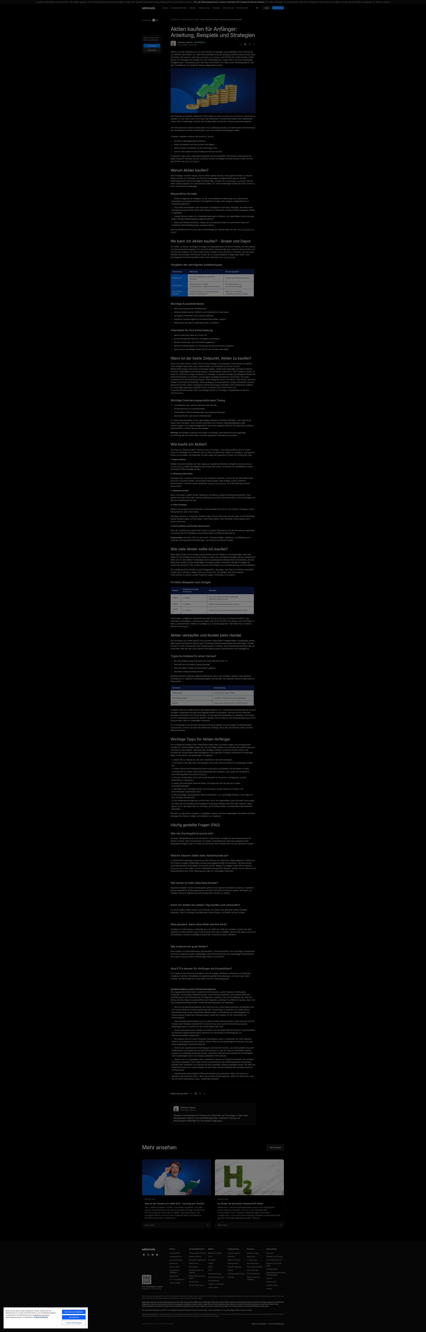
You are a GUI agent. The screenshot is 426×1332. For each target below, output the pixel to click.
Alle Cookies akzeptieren (74, 1312)
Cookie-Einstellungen (74, 1323)
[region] (46, 1317)
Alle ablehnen (74, 1317)
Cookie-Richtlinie (41, 1317)
